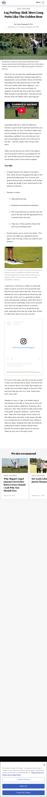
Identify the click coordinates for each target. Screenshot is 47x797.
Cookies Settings (23, 779)
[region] (23, 779)
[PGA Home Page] (4, 3)
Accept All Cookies (23, 793)
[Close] (44, 764)
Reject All (23, 786)
